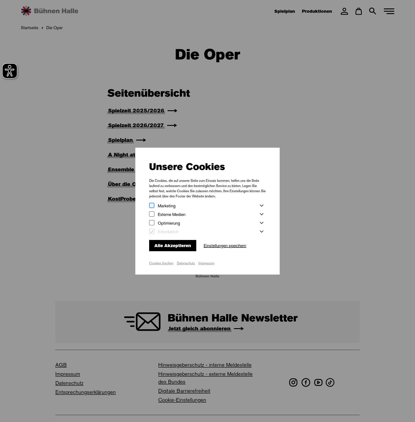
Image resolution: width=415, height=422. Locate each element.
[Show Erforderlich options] (261, 231)
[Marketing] (151, 206)
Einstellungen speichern (225, 245)
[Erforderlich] (151, 232)
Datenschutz (186, 263)
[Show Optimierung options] (261, 223)
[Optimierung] (151, 223)
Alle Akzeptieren (172, 245)
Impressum (206, 263)
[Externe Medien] (151, 214)
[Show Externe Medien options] (261, 214)
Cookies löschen (161, 263)
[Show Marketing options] (261, 205)
